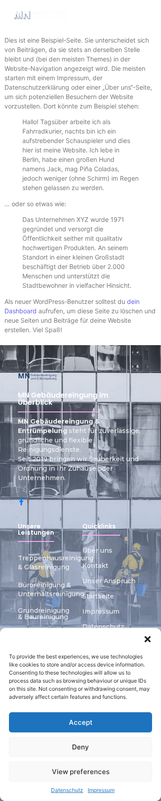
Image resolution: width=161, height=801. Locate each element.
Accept (81, 722)
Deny (80, 747)
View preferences (81, 771)
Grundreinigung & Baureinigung (43, 613)
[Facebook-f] (21, 501)
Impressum (101, 790)
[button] (147, 639)
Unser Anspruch (109, 581)
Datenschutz (67, 790)
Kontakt (95, 566)
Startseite (98, 596)
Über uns (97, 550)
